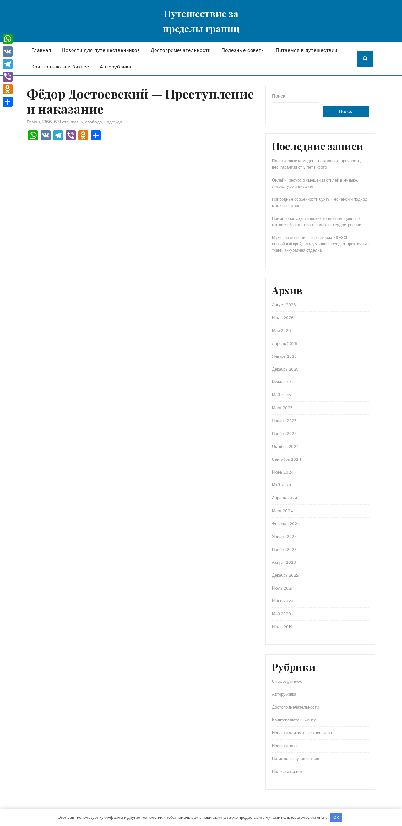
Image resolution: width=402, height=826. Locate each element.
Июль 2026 (283, 318)
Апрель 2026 (284, 343)
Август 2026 (284, 305)
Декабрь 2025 (285, 369)
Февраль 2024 (286, 524)
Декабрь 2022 (285, 575)
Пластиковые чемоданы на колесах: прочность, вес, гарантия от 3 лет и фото (316, 164)
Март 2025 (282, 408)
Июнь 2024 (283, 472)
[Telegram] (7, 64)
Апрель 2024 (284, 498)
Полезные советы (243, 50)
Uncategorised (287, 681)
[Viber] (7, 76)
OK (336, 817)
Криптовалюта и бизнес (60, 66)
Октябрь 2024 (285, 446)
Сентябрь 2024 (286, 459)
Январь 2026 (284, 356)
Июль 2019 (282, 627)
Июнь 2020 (282, 601)
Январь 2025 (284, 421)
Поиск (278, 96)
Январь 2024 (284, 537)
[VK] (7, 51)
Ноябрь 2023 (284, 549)
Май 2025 (281, 395)
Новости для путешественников (101, 50)
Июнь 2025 (282, 382)
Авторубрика (115, 66)
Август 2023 (284, 562)
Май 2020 (281, 614)
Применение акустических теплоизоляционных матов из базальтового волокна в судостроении (316, 221)
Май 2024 (281, 485)
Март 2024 (282, 511)
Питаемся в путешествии (306, 50)
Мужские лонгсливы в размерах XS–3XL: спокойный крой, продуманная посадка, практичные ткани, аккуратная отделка (320, 244)
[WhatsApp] (7, 39)
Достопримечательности (181, 50)
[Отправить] (7, 101)
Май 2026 (281, 331)
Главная (41, 50)
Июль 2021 (282, 588)
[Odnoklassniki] (7, 89)
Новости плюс (285, 746)
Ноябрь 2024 (284, 434)
